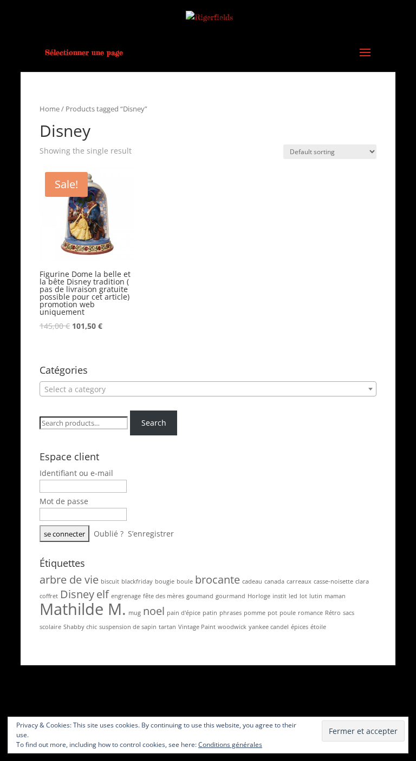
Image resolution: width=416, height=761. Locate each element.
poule (288, 613)
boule (185, 581)
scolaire (50, 627)
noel (154, 611)
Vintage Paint (197, 627)
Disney (77, 594)
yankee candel (269, 627)
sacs (348, 613)
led (293, 596)
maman (335, 596)
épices (299, 627)
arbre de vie (69, 579)
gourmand (230, 596)
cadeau (252, 581)
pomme (254, 613)
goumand (199, 596)
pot (272, 613)
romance (310, 613)
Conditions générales (230, 744)
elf (102, 594)
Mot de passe (64, 501)
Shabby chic (80, 627)
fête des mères (163, 596)
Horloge (259, 596)
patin (210, 613)
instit (279, 596)
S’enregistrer (151, 533)
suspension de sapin (128, 627)
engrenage (126, 596)
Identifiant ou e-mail (76, 473)
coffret (49, 596)
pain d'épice (183, 613)
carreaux (299, 581)
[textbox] (208, 389)
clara (362, 581)
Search (153, 423)
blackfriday (137, 581)
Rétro (333, 613)
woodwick (232, 627)
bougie (164, 581)
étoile (318, 627)
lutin (315, 596)
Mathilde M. (83, 609)
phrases (230, 613)
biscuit (110, 581)
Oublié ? (108, 533)
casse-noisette (333, 581)
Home (50, 109)
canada (274, 581)
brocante (217, 579)
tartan (167, 627)
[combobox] (208, 388)
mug (134, 613)
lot (303, 596)
